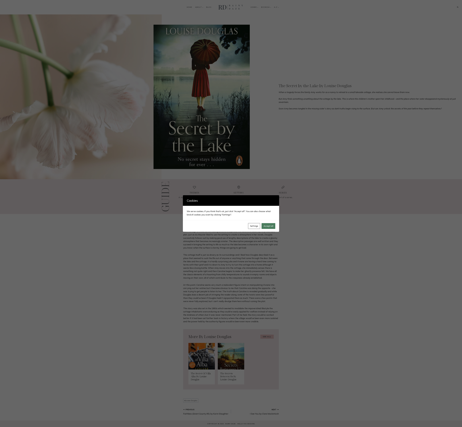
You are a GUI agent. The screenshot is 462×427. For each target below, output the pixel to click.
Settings (254, 226)
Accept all (268, 226)
